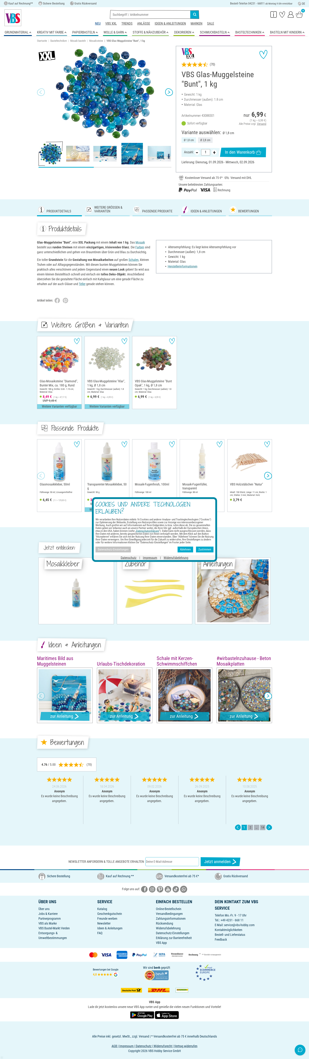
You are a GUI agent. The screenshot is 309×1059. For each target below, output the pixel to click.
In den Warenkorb (240, 152)
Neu (98, 23)
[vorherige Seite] (238, 827)
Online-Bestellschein (168, 909)
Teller (82, 284)
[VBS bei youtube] (167, 889)
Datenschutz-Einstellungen (172, 933)
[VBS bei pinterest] (160, 889)
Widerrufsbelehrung (168, 928)
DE (303, 3)
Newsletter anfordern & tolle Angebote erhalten (106, 861)
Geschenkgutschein (109, 914)
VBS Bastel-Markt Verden (54, 928)
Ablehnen (185, 549)
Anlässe (143, 23)
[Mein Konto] (290, 14)
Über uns (44, 909)
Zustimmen (204, 549)
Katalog (102, 909)
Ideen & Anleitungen (170, 23)
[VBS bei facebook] (144, 889)
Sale (210, 23)
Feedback (221, 939)
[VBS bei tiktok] (175, 889)
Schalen (134, 260)
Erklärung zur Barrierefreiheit (174, 938)
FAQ (99, 933)
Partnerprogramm (49, 918)
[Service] (273, 14)
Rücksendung (164, 923)
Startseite (42, 40)
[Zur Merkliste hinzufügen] (263, 54)
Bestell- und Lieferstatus (230, 935)
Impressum (150, 557)
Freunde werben (107, 918)
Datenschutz (128, 557)
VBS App (161, 943)
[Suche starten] (194, 14)
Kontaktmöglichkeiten (228, 930)
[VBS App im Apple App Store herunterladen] (167, 1015)
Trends (127, 23)
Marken (196, 23)
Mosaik (140, 242)
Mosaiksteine (96, 40)
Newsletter (104, 923)
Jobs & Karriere (48, 914)
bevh (157, 967)
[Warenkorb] (299, 14)
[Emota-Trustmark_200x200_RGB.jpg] (205, 972)
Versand (261, 124)
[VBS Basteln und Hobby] (13, 18)
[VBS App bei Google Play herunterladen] (142, 1015)
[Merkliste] (282, 14)
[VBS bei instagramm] (152, 889)
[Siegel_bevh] (156, 975)
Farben (139, 247)
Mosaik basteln (78, 40)
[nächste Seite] (269, 827)
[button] (41, 92)
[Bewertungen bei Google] (105, 972)
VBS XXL (111, 23)
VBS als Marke (47, 923)
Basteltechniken (58, 40)
